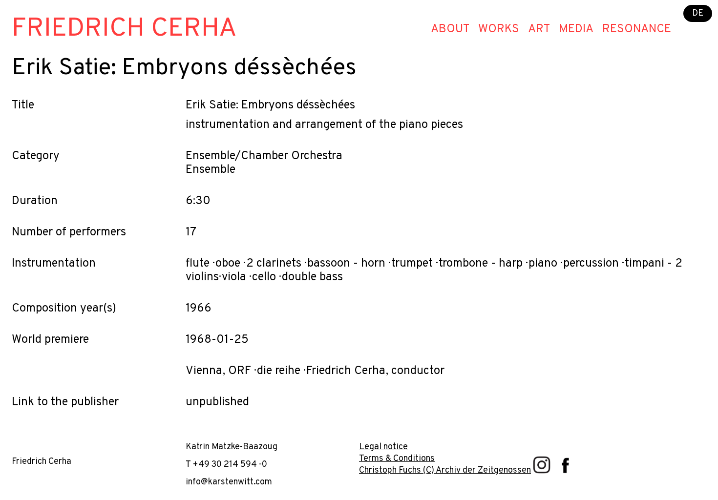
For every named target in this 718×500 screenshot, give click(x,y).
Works (498, 29)
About (450, 29)
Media (576, 29)
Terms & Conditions (397, 458)
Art (539, 29)
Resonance (636, 29)
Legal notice (383, 447)
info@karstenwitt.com (229, 482)
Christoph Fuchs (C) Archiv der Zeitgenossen (445, 470)
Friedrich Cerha (124, 29)
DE (697, 13)
